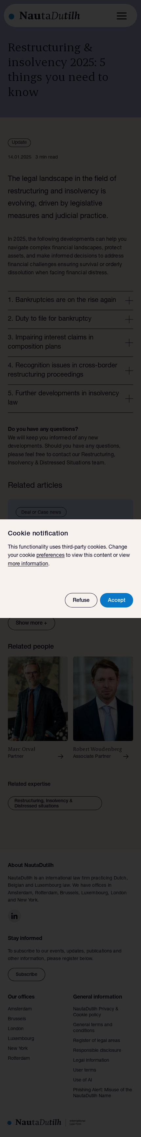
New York (18, 1049)
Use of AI (82, 1080)
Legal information (91, 1060)
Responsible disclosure (97, 1051)
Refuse (81, 601)
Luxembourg (21, 1039)
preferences (50, 555)
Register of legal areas (96, 1041)
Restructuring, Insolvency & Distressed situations (43, 804)
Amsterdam (20, 1009)
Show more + (31, 623)
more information (28, 564)
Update (19, 142)
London (16, 1029)
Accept (116, 601)
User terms (84, 1070)
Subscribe (26, 975)
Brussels (17, 1019)
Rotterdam (19, 1058)
